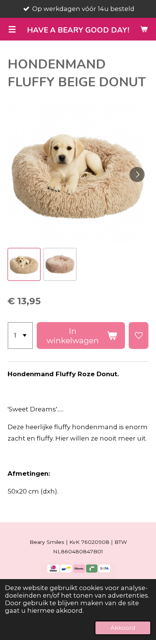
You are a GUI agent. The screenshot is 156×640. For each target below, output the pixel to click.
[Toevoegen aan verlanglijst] (138, 335)
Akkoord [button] (123, 627)
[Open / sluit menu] (12, 29)
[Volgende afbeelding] (137, 174)
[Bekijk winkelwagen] (144, 29)
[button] (24, 264)
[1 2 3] (20, 335)
